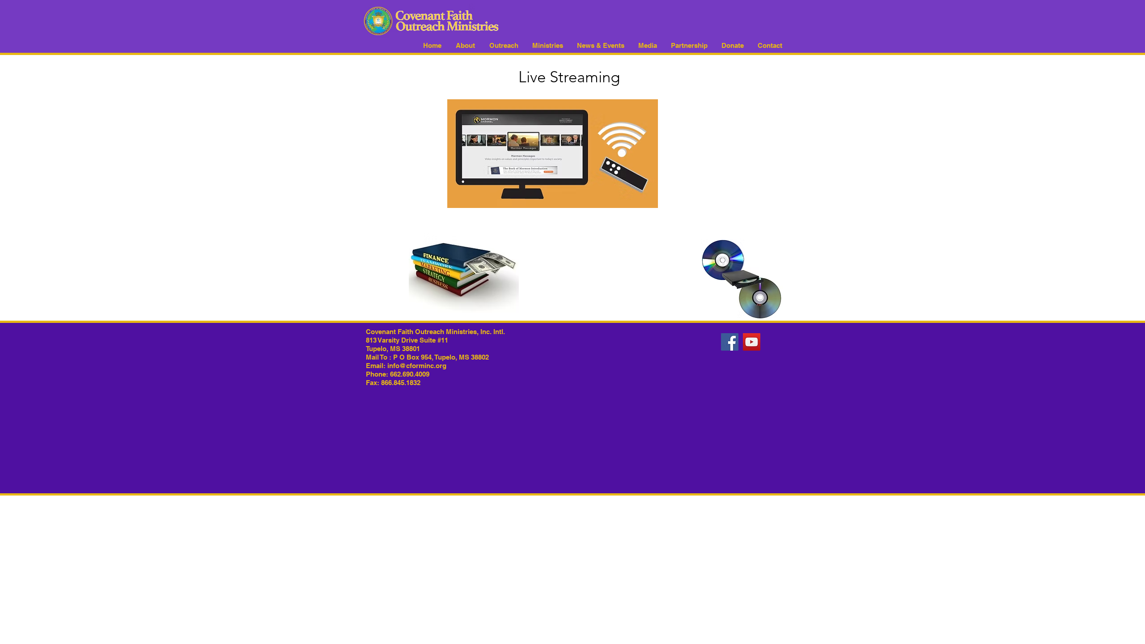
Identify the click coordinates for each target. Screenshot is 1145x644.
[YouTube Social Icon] (751, 342)
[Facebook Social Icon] (729, 342)
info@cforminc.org (416, 365)
